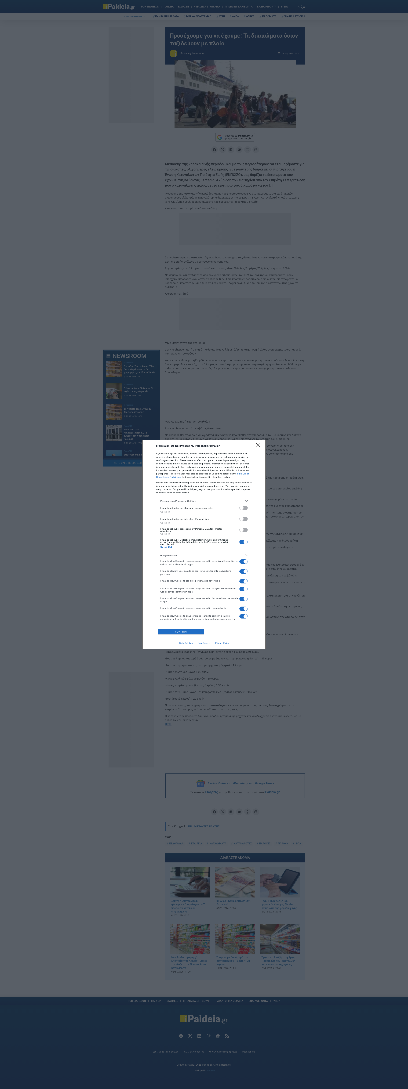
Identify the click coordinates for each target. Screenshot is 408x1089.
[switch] (243, 508)
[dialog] (204, 544)
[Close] (259, 446)
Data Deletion (186, 643)
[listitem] (204, 501)
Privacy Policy (222, 643)
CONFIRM (181, 632)
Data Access (204, 643)
